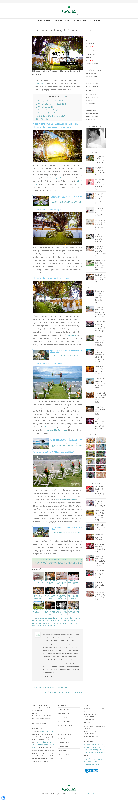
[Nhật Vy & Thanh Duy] (90, 461)
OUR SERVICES (57, 20)
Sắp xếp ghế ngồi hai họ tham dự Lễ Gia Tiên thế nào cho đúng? (100, 560)
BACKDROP (87, 762)
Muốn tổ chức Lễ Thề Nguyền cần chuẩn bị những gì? (66, 528)
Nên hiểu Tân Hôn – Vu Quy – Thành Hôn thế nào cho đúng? (100, 515)
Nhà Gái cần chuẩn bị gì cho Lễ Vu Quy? (100, 537)
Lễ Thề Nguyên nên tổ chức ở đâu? (46, 113)
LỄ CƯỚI (86, 759)
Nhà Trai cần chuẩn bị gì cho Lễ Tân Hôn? (100, 527)
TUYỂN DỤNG (87, 744)
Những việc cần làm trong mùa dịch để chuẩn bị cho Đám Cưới (100, 224)
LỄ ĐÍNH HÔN (92, 759)
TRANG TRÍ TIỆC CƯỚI (95, 750)
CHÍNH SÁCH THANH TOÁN (65, 726)
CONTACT (97, 20)
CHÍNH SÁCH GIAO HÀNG (64, 734)
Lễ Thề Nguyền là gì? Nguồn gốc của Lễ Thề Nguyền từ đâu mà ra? (66, 197)
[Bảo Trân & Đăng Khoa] (90, 440)
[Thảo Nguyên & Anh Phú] (101, 475)
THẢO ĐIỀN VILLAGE (92, 764)
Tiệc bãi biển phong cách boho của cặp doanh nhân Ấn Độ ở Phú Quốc (100, 312)
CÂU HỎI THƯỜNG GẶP (64, 754)
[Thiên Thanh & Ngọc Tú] (101, 447)
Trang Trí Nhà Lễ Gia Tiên (70, 637)
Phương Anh (48, 620)
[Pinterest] (47, 676)
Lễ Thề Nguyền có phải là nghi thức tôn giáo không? (51, 104)
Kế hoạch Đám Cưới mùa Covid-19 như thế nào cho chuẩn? (100, 265)
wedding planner (37, 625)
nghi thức (77, 618)
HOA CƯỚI (100, 764)
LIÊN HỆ (60, 758)
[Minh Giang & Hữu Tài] (101, 440)
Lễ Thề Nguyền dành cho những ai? (46, 107)
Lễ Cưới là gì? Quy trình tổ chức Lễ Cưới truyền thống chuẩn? (99, 491)
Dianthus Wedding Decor (47, 731)
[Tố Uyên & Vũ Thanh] (90, 454)
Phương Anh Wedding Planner (61, 620)
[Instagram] (49, 676)
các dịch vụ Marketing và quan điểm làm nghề (63, 669)
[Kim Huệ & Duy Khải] (90, 475)
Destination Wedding (46, 618)
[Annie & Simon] (101, 461)
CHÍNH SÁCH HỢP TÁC (64, 742)
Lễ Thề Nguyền (64, 618)
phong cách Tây (39, 620)
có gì (37, 618)
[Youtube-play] (51, 676)
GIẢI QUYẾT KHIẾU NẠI (64, 738)
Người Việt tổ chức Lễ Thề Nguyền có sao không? (48, 101)
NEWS (84, 20)
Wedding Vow (47, 625)
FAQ (91, 20)
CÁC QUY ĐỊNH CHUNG (64, 722)
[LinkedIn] (45, 676)
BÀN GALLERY (93, 762)
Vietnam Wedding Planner (59, 623)
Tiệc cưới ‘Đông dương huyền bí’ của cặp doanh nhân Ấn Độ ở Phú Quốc (100, 326)
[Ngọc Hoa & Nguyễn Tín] (101, 454)
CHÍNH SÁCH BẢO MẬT (64, 750)
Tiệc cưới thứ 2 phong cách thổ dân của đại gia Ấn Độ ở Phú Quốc (100, 397)
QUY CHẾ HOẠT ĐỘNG (64, 717)
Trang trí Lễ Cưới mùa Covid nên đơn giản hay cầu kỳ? (100, 198)
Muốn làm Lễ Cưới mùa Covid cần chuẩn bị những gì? (100, 251)
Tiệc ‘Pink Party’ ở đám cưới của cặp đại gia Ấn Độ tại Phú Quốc (99, 423)
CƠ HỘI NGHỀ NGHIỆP (99, 752)
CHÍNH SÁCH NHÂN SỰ (64, 746)
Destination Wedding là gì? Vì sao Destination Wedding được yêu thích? (66, 439)
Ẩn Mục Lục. (63, 96)
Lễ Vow (71, 618)
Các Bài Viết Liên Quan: (42, 119)
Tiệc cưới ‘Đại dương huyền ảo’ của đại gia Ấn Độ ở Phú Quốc (100, 383)
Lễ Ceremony (56, 618)
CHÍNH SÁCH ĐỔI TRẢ (63, 730)
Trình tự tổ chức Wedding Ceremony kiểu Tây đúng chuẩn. (66, 351)
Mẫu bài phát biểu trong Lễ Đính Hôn (99, 585)
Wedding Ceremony (73, 623)
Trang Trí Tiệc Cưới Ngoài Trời (57, 641)
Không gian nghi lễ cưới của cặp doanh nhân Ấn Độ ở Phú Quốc (100, 340)
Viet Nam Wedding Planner (43, 623)
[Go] (87, 30)
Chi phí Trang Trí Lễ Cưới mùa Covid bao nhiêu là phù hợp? (100, 184)
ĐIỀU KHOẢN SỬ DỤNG (64, 713)
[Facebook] (43, 676)
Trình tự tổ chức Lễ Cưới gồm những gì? (100, 503)
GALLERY (77, 20)
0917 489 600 (90, 47)
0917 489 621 (90, 60)
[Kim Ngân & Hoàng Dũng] (90, 447)
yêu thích (54, 625)
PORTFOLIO (68, 20)
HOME (40, 20)
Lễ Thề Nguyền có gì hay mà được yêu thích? (49, 110)
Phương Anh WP (75, 620)
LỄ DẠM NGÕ (99, 759)
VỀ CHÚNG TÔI (62, 705)
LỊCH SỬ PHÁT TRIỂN (63, 709)
